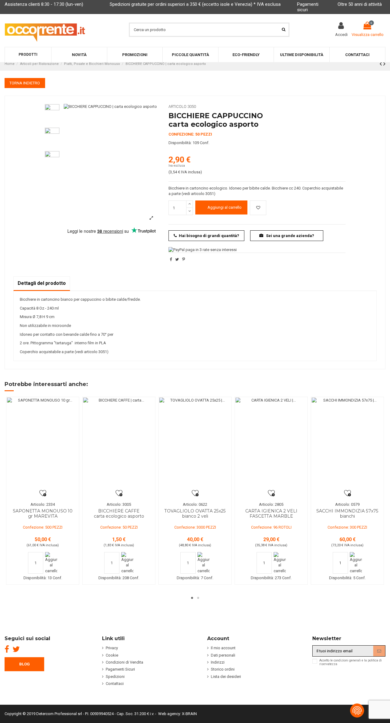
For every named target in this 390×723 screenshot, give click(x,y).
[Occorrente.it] (45, 29)
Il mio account (223, 648)
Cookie (112, 655)
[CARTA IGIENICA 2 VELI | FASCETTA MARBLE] (271, 444)
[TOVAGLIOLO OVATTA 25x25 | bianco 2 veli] (195, 444)
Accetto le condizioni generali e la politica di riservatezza (350, 662)
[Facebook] (7, 649)
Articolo (177, 106)
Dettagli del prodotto (42, 283)
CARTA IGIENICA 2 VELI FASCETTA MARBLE (271, 513)
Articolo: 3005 (119, 504)
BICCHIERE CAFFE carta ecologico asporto (119, 513)
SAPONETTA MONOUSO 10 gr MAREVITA (43, 513)
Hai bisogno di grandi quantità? (209, 235)
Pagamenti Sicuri (120, 669)
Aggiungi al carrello (224, 207)
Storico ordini (223, 669)
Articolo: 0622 (195, 504)
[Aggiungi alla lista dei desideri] (258, 207)
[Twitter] (16, 649)
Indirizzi (218, 662)
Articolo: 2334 (42, 504)
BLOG (24, 664)
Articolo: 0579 (347, 504)
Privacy (112, 648)
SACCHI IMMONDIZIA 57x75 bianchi (347, 513)
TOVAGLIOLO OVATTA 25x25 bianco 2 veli (195, 513)
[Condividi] (171, 259)
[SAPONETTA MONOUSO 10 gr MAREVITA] (42, 444)
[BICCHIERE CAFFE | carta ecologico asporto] (118, 444)
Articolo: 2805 (271, 504)
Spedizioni (115, 676)
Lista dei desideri (226, 676)
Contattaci (115, 683)
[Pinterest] (183, 259)
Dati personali (223, 655)
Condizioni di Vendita (124, 662)
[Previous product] (381, 63)
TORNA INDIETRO (24, 83)
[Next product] (384, 63)
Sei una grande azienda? (289, 235)
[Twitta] (177, 259)
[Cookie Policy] (357, 711)
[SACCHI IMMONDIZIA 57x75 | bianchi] (347, 444)
